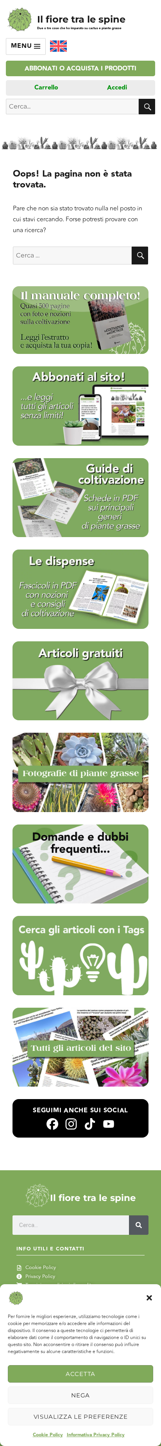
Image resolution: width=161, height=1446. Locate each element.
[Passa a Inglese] (58, 46)
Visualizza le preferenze (81, 1416)
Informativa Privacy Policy (96, 1435)
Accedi (117, 88)
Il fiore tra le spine (81, 19)
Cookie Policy (48, 1435)
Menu (22, 46)
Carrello (46, 88)
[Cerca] (138, 1225)
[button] (149, 1298)
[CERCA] (147, 106)
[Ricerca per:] (72, 106)
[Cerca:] (72, 255)
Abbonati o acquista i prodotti (80, 69)
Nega (80, 1395)
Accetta (80, 1374)
